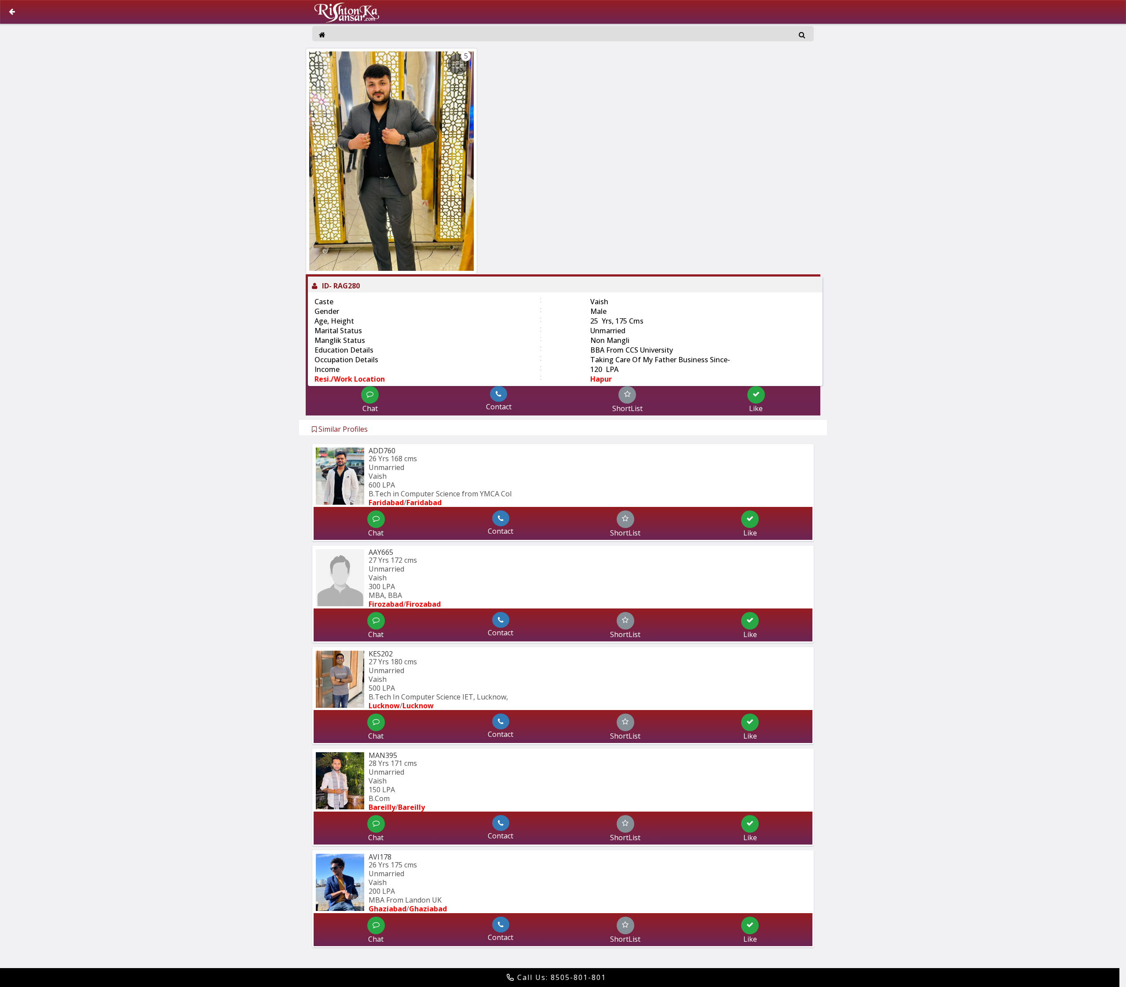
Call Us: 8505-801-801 (560, 977)
